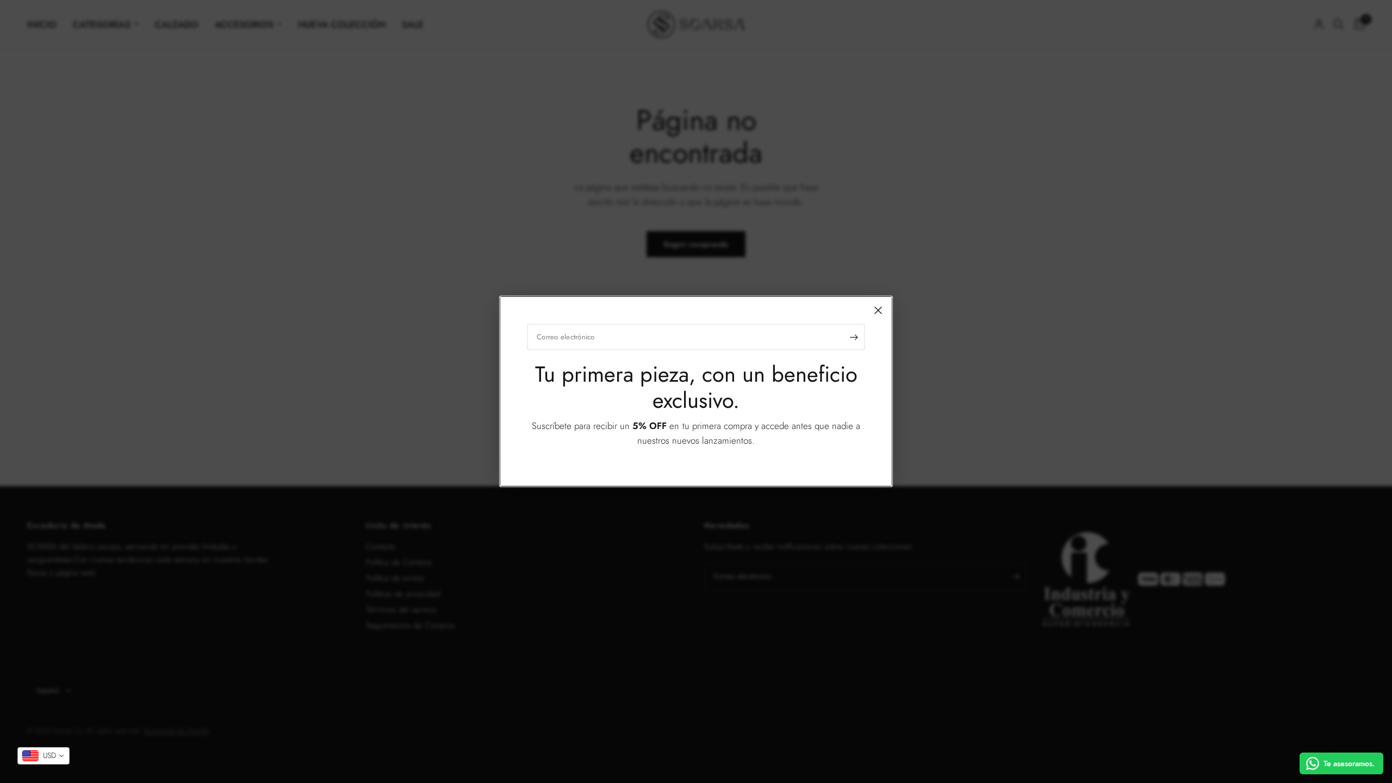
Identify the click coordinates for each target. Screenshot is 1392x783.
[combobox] (43, 756)
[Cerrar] (878, 310)
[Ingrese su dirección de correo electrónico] (854, 337)
